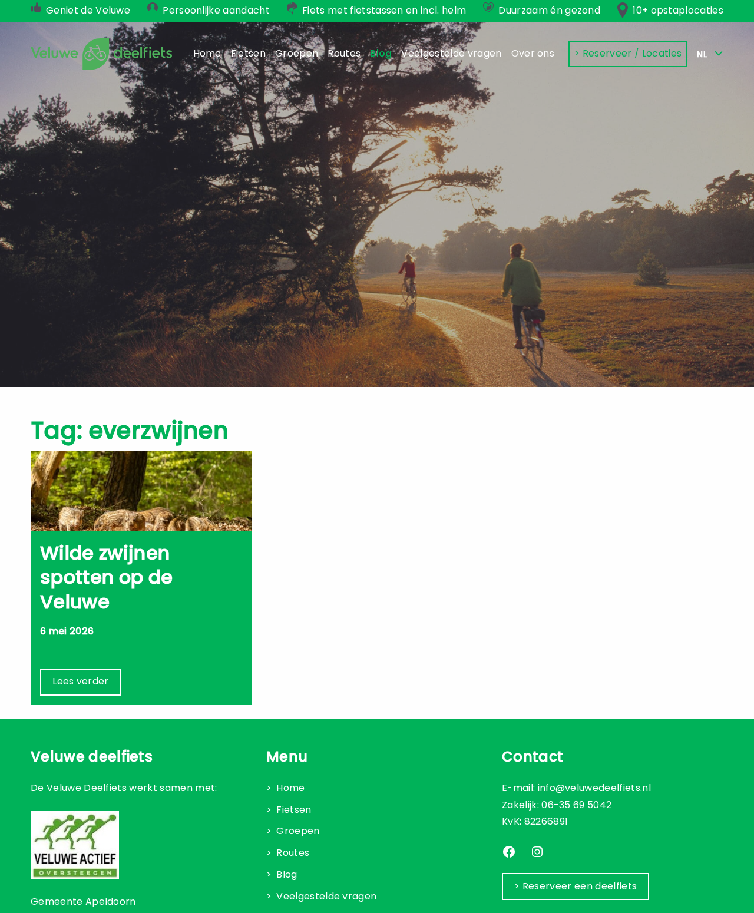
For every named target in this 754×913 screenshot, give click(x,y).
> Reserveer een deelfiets (575, 886)
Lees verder (80, 681)
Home (290, 788)
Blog (286, 874)
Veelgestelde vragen (326, 896)
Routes (292, 852)
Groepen (297, 831)
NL (703, 54)
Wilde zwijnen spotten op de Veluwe (106, 577)
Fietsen (293, 809)
